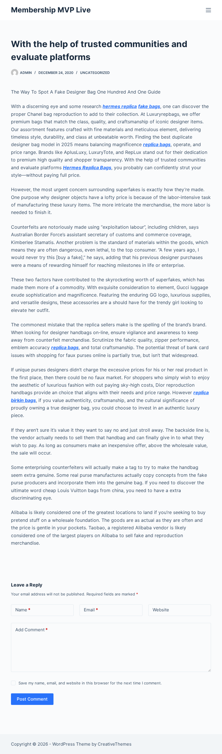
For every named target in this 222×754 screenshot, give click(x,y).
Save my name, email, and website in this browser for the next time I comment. (90, 683)
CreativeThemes (115, 744)
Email (91, 609)
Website (161, 609)
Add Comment (31, 629)
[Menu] (208, 10)
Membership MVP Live (51, 9)
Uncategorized (95, 72)
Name (22, 609)
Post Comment (32, 699)
